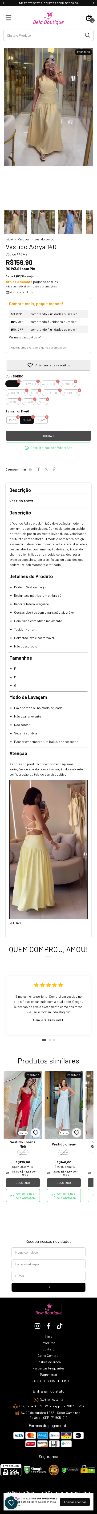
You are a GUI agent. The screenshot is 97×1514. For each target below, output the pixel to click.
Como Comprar (49, 1355)
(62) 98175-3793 (51, 1400)
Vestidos (24, 239)
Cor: (14, 376)
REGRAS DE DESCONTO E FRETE (49, 1381)
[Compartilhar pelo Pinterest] (54, 469)
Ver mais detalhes (21, 292)
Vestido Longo (44, 239)
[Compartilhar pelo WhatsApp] (30, 469)
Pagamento (48, 1375)
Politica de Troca (48, 1362)
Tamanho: (17, 411)
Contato (48, 1349)
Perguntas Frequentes (48, 1368)
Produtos (48, 1343)
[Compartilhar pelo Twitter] (46, 469)
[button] (48, 448)
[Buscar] (87, 35)
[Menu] (9, 18)
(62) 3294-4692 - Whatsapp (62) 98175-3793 (52, 1406)
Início (9, 239)
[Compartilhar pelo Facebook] (38, 469)
